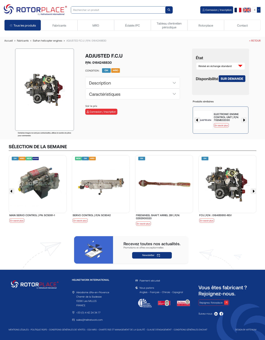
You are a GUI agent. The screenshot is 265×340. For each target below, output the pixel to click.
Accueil (8, 40)
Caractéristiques (104, 94)
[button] (220, 66)
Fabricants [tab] (59, 25)
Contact (242, 25)
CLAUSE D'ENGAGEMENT (159, 329)
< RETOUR (255, 40)
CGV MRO (92, 329)
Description (100, 82)
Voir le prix (91, 105)
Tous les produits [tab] (25, 25)
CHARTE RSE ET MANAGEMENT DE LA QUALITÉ (122, 329)
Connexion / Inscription (102, 111)
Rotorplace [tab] (205, 25)
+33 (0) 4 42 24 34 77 (88, 312)
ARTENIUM (251, 329)
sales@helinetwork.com (89, 319)
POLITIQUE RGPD (39, 329)
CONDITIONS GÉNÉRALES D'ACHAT (190, 329)
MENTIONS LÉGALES (19, 329)
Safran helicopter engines (47, 40)
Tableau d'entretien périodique (169, 25)
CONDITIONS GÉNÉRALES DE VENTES (67, 329)
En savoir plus (221, 125)
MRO (95, 25)
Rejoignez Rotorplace (211, 302)
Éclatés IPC (132, 25)
